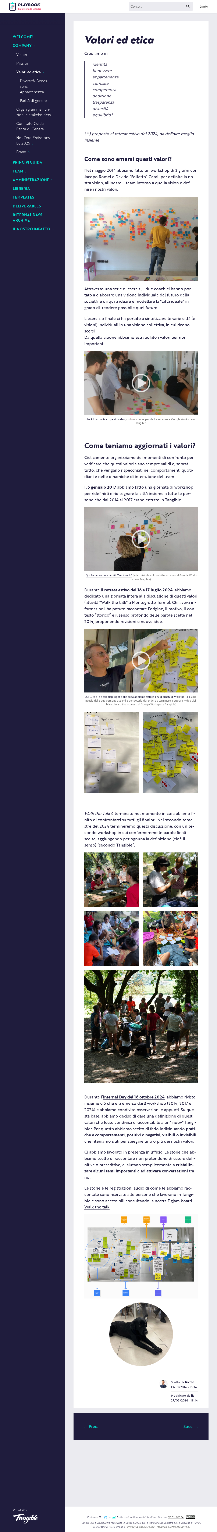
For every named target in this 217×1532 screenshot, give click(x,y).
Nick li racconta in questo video (106, 419)
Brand (21, 151)
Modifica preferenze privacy (173, 1526)
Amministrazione (31, 179)
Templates (23, 197)
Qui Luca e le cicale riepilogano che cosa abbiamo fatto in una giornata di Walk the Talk (137, 697)
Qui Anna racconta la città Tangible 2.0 (109, 575)
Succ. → (191, 1426)
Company (22, 45)
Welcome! (23, 36)
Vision (21, 54)
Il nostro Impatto (31, 228)
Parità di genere (33, 100)
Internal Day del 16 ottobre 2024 (134, 1096)
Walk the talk (97, 1206)
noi (113, 1517)
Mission (22, 63)
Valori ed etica (28, 71)
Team (18, 170)
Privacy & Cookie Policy (140, 1526)
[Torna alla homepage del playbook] (25, 6)
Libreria (21, 188)
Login (204, 6)
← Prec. (91, 1426)
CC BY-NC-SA (176, 1517)
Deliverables (27, 205)
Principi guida (27, 162)
